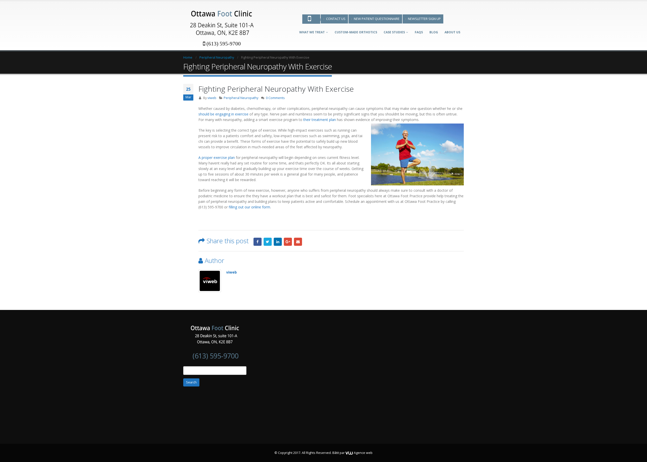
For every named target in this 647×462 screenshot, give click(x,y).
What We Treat (312, 32)
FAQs (419, 32)
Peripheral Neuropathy (241, 98)
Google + (288, 242)
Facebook (257, 242)
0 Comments (275, 98)
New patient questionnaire (377, 19)
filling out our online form (249, 207)
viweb (211, 98)
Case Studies (394, 32)
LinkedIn (278, 242)
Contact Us (335, 19)
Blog (433, 32)
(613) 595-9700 (223, 43)
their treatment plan (319, 119)
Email (298, 242)
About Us (452, 32)
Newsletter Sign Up (424, 19)
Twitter (268, 242)
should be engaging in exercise (223, 114)
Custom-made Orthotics (356, 32)
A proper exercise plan (216, 157)
